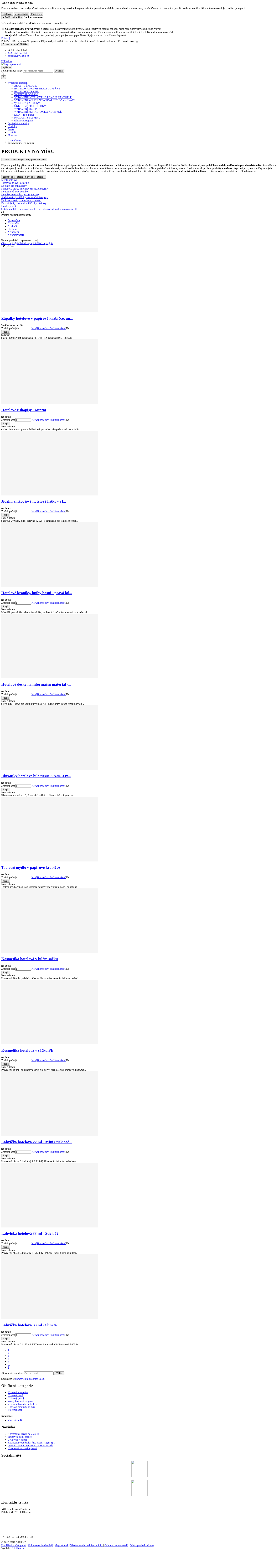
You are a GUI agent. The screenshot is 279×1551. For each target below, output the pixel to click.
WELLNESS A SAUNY (27, 103)
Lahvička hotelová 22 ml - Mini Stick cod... (36, 1142)
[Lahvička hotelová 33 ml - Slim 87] (49, 1318)
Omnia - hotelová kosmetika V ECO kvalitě (30, 1445)
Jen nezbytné (21, 14)
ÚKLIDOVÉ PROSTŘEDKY (30, 106)
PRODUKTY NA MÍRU (27, 117)
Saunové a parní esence (20, 1436)
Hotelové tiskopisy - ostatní (23, 410)
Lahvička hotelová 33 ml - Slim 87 (29, 1325)
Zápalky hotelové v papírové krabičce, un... (37, 318)
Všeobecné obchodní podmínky (86, 1545)
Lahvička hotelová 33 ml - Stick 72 (29, 1233)
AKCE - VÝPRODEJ (25, 85)
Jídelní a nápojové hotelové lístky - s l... (33, 501)
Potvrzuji (5, 38)
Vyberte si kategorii (17, 82)
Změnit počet (8, 328)
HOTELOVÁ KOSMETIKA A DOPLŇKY (37, 88)
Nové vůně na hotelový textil (22, 1448)
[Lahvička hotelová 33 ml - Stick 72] (49, 1226)
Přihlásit (59, 1373)
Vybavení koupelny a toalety (22, 1404)
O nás (11, 129)
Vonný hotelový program (20, 1401)
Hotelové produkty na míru (21, 1407)
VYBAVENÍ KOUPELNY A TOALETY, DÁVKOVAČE (44, 100)
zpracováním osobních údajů (30, 1378)
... (9, 1364)
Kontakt (12, 132)
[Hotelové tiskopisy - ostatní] (49, 403)
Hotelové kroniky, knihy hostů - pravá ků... (36, 593)
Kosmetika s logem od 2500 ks (23, 1433)
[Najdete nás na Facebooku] (139, 1476)
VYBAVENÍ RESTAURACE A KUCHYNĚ (38, 111)
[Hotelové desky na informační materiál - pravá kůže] (49, 677)
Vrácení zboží (15, 1409)
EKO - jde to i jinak (24, 114)
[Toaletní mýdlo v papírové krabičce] (49, 860)
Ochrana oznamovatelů (116, 1545)
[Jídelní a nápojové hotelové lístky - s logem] (49, 494)
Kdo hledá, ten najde (11, 70)
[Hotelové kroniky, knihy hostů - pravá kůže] (49, 586)
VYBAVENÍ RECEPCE (27, 109)
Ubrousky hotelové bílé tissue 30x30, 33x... (36, 776)
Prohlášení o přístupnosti (13, 1545)
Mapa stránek (61, 1545)
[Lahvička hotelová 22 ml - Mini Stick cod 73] (49, 1135)
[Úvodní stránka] (11, 64)
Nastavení (7, 14)
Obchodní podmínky (18, 123)
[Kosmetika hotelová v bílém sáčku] (49, 952)
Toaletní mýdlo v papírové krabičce (30, 867)
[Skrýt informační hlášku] (137, 41)
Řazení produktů (10, 240)
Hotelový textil (15, 1395)
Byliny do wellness (17, 1439)
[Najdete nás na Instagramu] (139, 1495)
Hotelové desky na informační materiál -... (36, 684)
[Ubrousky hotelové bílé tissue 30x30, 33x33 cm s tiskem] (49, 769)
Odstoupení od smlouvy (142, 1545)
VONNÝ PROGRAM (26, 94)
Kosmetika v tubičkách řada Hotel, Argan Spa (31, 1442)
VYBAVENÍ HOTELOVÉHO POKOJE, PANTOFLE (43, 97)
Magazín (12, 135)
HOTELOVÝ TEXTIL (26, 91)
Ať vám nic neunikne (12, 1373)
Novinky (12, 126)
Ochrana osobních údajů (40, 1545)
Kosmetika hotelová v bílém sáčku (29, 959)
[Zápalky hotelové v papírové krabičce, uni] (49, 311)
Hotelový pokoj (16, 1398)
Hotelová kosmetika (18, 1392)
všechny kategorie (23, 120)
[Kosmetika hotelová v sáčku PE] (49, 1043)
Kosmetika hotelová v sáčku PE (27, 1050)
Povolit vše (36, 14)
